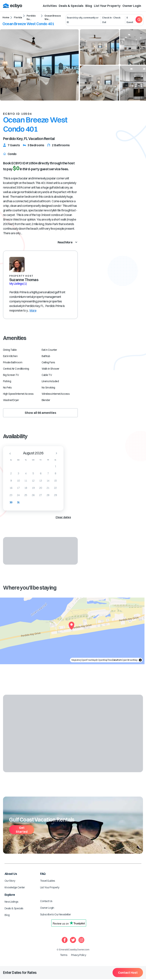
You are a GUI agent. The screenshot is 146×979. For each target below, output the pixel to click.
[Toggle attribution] (140, 660)
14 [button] (48, 480)
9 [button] (11, 480)
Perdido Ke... (31, 17)
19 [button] (33, 488)
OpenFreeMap (88, 660)
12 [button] (33, 480)
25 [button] (25, 495)
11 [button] (25, 480)
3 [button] (18, 473)
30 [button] (11, 502)
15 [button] (55, 480)
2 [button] (11, 473)
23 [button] (11, 495)
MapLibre (75, 660)
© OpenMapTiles (104, 660)
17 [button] (18, 488)
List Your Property (107, 6)
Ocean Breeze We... (52, 17)
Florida (18, 17)
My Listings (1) (18, 283)
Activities (50, 6)
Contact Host (128, 972)
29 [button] (55, 495)
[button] (9, 453)
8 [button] (55, 473)
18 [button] (25, 488)
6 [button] (40, 473)
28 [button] (48, 495)
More (32, 310)
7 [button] (48, 473)
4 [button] (25, 473)
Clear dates (63, 517)
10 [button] (18, 480)
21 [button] (48, 488)
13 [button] (40, 480)
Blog (88, 6)
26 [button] (33, 495)
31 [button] (18, 502)
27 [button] (40, 495)
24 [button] (18, 495)
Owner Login (131, 6)
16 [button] (11, 488)
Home (5, 17)
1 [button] (55, 466)
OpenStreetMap (129, 660)
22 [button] (55, 488)
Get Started (22, 830)
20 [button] (40, 488)
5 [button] (33, 473)
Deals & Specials (71, 6)
